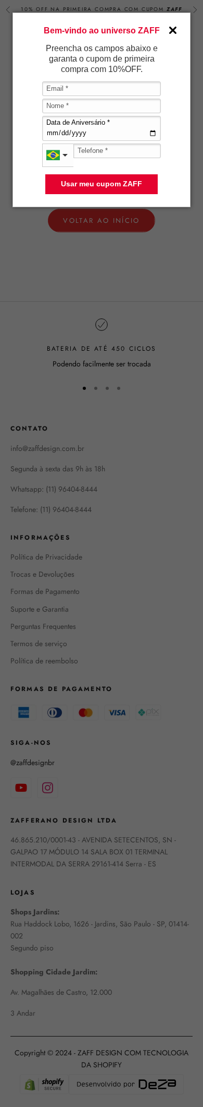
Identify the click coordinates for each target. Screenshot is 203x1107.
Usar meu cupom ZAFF (101, 184)
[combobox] (57, 155)
